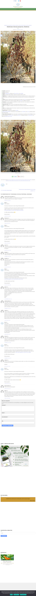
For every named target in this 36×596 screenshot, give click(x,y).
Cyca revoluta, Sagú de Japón (7, 190)
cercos (19, 180)
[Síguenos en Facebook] (14, 1)
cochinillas (23, 111)
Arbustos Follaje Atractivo (8, 25)
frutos (18, 93)
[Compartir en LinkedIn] (22, 176)
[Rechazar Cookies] (34, 593)
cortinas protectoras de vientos (24, 180)
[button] (18, 9)
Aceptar (11, 594)
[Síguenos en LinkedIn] (21, 1)
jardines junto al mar (8, 116)
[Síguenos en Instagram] (15, 1)
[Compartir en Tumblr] (23, 176)
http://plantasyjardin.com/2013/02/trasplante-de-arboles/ (13, 210)
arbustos (18, 115)
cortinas (9, 115)
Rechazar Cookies (16, 594)
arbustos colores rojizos (15, 180)
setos (12, 115)
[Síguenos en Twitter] (18, 1)
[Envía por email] (17, 176)
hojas (25, 99)
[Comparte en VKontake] (20, 176)
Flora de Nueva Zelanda (22, 25)
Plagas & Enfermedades (6, 111)
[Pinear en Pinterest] (19, 176)
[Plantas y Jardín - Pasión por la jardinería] (18, 5)
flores (15, 93)
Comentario (4, 405)
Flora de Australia (15, 25)
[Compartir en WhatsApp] (12, 176)
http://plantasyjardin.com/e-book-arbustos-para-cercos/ (13, 279)
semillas (21, 93)
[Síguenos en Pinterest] (20, 1)
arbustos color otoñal (9, 180)
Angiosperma (7, 93)
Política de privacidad (23, 594)
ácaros (28, 111)
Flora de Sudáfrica (29, 25)
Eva (22, 29)
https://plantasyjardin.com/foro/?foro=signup (23, 352)
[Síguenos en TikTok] (17, 1)
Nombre (3, 412)
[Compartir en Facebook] (14, 176)
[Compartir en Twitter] (15, 176)
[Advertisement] (18, 17)
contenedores (30, 115)
